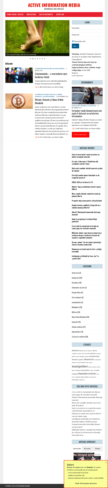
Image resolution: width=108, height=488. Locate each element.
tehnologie (75, 380)
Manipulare (48, 94)
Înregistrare (31, 14)
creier (83, 353)
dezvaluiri (87, 353)
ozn (82, 370)
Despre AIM (60, 14)
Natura (73, 370)
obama (78, 370)
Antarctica (75, 273)
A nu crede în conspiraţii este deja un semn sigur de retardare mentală (85, 227)
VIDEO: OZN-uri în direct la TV (82, 182)
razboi (91, 370)
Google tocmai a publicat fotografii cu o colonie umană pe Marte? (86, 206)
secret (97, 374)
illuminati (89, 359)
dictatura (93, 353)
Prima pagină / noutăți (15, 14)
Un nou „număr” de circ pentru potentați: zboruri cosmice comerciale (86, 243)
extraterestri (94, 356)
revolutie (96, 370)
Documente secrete (78, 287)
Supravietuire (76, 331)
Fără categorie (76, 297)
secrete (73, 377)
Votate (97, 448)
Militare (74, 312)
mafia (87, 362)
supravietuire (93, 377)
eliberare (74, 356)
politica (87, 370)
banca (81, 351)
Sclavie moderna (58, 68)
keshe (83, 362)
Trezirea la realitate (88, 106)
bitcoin (85, 350)
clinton (95, 351)
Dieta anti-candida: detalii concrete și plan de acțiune (87, 169)
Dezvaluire (48, 68)
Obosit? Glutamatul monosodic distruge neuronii (86, 213)
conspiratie (74, 353)
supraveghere (85, 377)
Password (75, 35)
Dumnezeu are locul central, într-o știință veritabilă (86, 250)
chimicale (89, 350)
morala (98, 367)
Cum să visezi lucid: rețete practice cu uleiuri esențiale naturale (85, 155)
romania (75, 374)
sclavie (92, 373)
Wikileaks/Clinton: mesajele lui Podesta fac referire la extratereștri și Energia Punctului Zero (87, 432)
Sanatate (75, 322)
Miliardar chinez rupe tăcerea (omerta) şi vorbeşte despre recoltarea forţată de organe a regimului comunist (86, 235)
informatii (74, 362)
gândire (81, 360)
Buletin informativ (46, 14)
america (75, 350)
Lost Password (77, 75)
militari (94, 367)
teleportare (82, 380)
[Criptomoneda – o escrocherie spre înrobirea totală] (19, 81)
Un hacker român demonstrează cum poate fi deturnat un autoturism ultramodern (87, 113)
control (79, 353)
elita (78, 356)
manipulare (80, 366)
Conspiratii (39, 68)
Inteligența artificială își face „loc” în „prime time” (85, 257)
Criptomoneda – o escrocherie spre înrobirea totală (51, 75)
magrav (91, 362)
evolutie (86, 356)
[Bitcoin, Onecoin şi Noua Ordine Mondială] (19, 107)
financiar (75, 359)
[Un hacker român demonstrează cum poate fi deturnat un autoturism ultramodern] (87, 103)
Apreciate (77, 448)
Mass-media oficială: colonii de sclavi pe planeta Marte (86, 194)
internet (79, 362)
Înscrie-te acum (73, 467)
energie (81, 356)
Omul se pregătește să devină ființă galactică (84, 220)
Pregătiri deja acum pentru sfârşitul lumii (87, 200)
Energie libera (76, 292)
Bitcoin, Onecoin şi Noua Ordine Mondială (49, 101)
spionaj (78, 377)
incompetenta (76, 302)
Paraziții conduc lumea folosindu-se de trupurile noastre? (85, 176)
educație (98, 353)
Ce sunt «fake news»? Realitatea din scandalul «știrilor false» (85, 162)
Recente (87, 448)
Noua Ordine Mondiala (79, 317)
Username (75, 28)
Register (75, 73)
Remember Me (79, 41)
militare (90, 367)
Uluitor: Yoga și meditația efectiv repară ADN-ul (86, 188)
